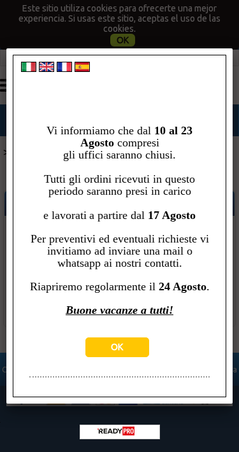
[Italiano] (29, 69)
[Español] (82, 69)
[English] (46, 69)
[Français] (64, 69)
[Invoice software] (116, 432)
